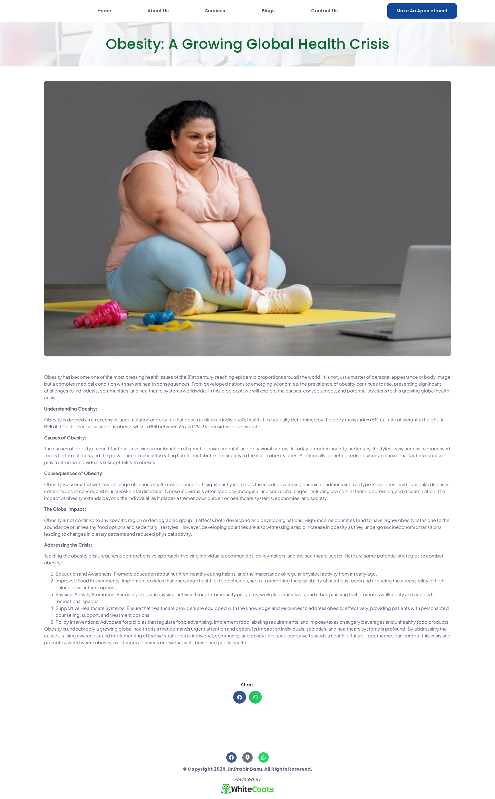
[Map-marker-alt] (247, 757)
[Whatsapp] (263, 757)
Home (104, 10)
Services (215, 10)
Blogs (268, 10)
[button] (239, 697)
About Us (158, 10)
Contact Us (324, 10)
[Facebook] (231, 757)
